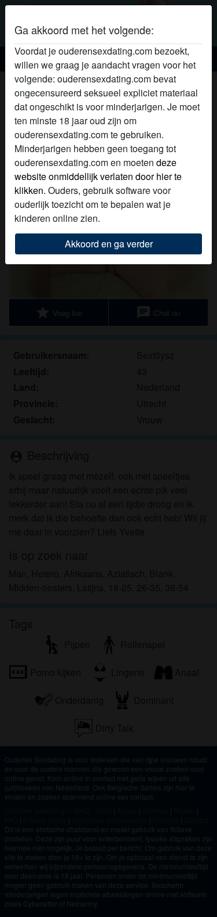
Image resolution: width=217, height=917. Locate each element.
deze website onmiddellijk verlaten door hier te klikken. (98, 176)
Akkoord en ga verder (109, 243)
